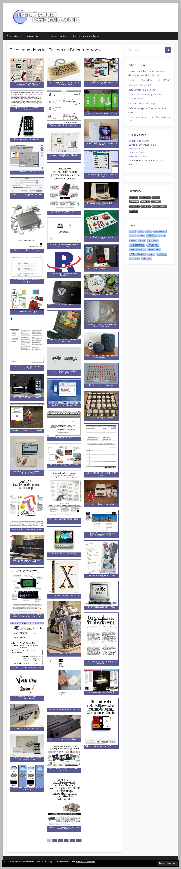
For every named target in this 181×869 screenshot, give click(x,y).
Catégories (12, 36)
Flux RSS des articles (139, 156)
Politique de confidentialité (85, 862)
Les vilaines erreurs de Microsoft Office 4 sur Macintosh (27, 561)
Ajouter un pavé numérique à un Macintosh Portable (27, 759)
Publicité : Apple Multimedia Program (101, 746)
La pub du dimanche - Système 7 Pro (27, 529)
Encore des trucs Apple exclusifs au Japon (101, 238)
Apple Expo (154, 249)
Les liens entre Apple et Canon (101, 575)
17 (72, 840)
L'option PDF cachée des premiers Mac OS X (27, 195)
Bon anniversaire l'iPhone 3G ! (27, 139)
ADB (132, 235)
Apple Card (152, 245)
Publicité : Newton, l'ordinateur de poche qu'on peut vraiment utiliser (27, 615)
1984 (132, 231)
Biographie (134, 201)
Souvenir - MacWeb (26, 172)
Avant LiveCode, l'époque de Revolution (64, 274)
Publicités (146, 206)
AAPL (148, 231)
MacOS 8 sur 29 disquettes (101, 418)
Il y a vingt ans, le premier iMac (101, 607)
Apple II (162, 254)
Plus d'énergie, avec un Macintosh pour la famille (64, 341)
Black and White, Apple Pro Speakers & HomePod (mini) (101, 357)
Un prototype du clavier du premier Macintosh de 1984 (64, 83)
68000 (140, 231)
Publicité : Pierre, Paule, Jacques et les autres (64, 769)
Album (142, 240)
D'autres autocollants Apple (101, 385)
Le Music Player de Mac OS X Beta (64, 405)
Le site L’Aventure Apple (86, 36)
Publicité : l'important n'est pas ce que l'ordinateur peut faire (101, 534)
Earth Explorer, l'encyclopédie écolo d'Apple (101, 83)
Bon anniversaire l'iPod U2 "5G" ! (101, 268)
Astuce (156, 197)
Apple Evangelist (137, 249)
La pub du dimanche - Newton (64, 212)
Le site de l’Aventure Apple (142, 144)
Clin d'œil (145, 201)
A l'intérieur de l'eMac (64, 654)
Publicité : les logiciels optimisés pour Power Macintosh (64, 828)
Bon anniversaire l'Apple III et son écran (101, 204)
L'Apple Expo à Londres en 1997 (64, 553)
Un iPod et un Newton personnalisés (64, 305)
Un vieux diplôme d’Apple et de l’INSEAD (149, 80)
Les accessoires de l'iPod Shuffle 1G (101, 113)
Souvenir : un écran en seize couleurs (27, 430)
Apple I (151, 254)
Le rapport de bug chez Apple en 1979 (101, 474)
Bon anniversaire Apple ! (140, 85)
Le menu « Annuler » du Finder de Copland (101, 175)
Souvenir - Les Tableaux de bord (64, 125)
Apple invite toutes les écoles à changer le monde (27, 697)
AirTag (133, 240)
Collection (156, 201)
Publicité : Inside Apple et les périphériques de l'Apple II (27, 84)
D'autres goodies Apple (27, 311)
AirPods (151, 235)
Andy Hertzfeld (137, 245)
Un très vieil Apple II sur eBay (101, 504)
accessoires (160, 231)
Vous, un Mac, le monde (101, 295)
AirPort (161, 235)
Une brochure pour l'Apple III (101, 692)
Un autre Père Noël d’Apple (142, 103)
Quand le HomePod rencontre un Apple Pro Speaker (101, 325)
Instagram (150, 160)
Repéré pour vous (159, 206)
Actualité (134, 197)
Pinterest (133, 164)
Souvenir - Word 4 (64, 438)
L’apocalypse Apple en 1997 (142, 90)
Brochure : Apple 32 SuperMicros (64, 465)
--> (79, 840)
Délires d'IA (134, 206)
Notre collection (58, 36)
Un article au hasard (138, 140)
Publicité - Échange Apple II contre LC (64, 520)
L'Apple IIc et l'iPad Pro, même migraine (27, 108)
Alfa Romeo (153, 240)
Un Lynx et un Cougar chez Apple (64, 595)
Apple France (137, 254)
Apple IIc (134, 259)
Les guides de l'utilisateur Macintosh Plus (64, 156)
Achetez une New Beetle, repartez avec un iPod (64, 245)
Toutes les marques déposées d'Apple (27, 281)
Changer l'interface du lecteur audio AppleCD (27, 789)
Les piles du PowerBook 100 (27, 728)
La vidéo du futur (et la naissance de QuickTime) (101, 144)
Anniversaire (145, 197)
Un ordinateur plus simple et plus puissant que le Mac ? (101, 662)
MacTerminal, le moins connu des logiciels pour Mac (27, 472)
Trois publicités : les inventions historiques (64, 372)
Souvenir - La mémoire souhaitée (27, 667)
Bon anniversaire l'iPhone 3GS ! (27, 398)
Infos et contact (35, 36)
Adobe (141, 235)
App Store (147, 258)
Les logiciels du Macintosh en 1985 (64, 709)
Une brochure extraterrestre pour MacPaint (27, 367)
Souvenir (134, 211)
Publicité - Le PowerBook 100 (27, 250)
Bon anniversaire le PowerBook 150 (64, 739)
